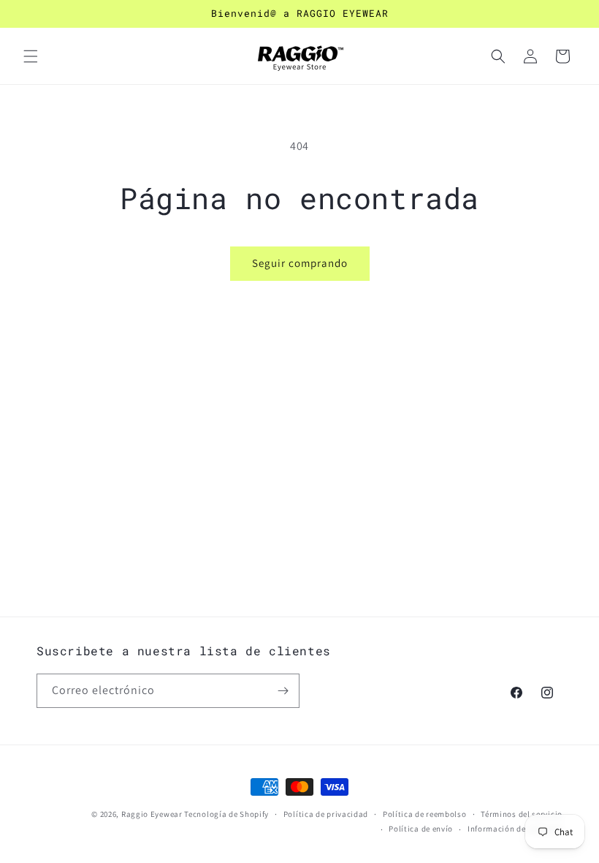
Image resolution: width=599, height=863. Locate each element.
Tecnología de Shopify (226, 814)
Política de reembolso (425, 814)
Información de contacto (515, 829)
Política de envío (421, 829)
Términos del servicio (521, 814)
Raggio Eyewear (152, 814)
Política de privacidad (325, 814)
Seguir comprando (300, 263)
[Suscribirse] (283, 691)
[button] (31, 56)
